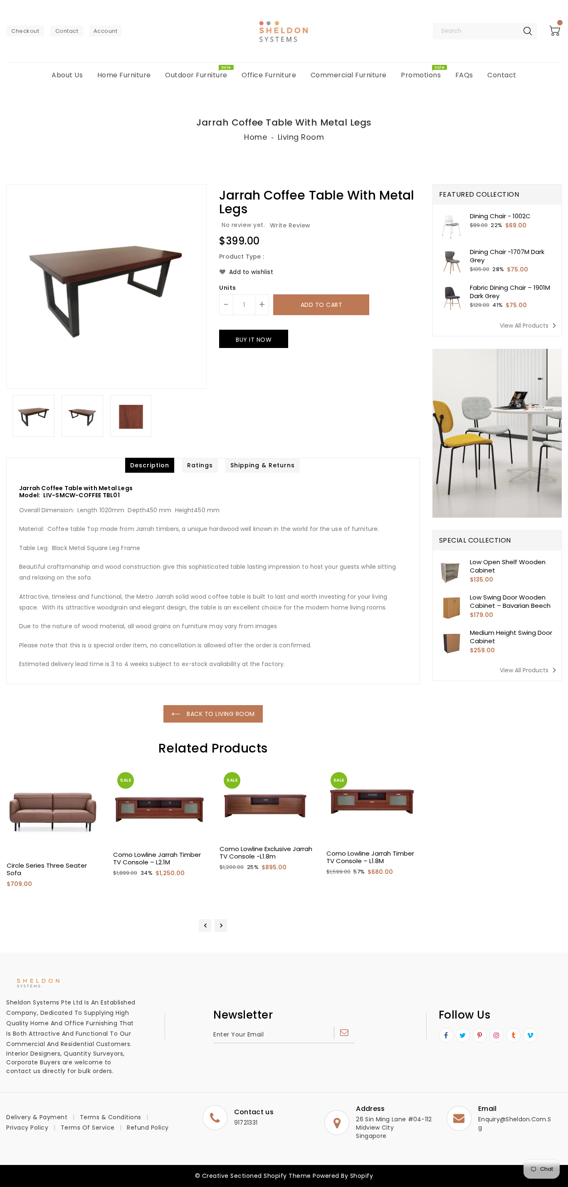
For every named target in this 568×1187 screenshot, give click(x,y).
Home (255, 137)
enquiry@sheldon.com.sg (514, 1123)
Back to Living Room (220, 714)
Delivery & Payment (36, 1117)
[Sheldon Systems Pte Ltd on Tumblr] (513, 1036)
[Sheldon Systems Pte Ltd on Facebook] (446, 1036)
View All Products (529, 326)
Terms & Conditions (110, 1117)
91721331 (245, 1122)
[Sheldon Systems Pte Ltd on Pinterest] (479, 1036)
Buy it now (254, 340)
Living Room (301, 137)
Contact (67, 31)
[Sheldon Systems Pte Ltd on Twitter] (462, 1036)
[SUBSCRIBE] (344, 1033)
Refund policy (148, 1127)
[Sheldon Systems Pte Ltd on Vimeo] (530, 1036)
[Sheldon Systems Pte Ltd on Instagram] (497, 1036)
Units (227, 288)
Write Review (290, 225)
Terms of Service (88, 1127)
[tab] (149, 465)
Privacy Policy (27, 1127)
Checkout (25, 31)
